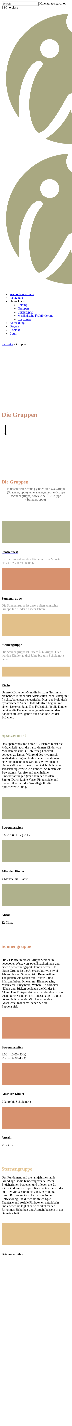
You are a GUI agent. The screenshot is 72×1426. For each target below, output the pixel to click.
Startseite (7, 344)
